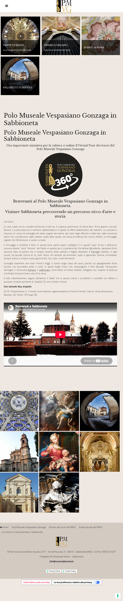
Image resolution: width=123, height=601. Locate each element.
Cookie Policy (70, 571)
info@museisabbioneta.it (62, 561)
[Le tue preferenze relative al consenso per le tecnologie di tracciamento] (118, 596)
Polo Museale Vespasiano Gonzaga (29, 527)
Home (5, 527)
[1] (44, 281)
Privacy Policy (54, 571)
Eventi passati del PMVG (90, 527)
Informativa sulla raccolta (36, 582)
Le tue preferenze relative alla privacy (73, 582)
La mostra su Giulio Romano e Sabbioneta (22, 532)
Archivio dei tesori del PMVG (62, 527)
